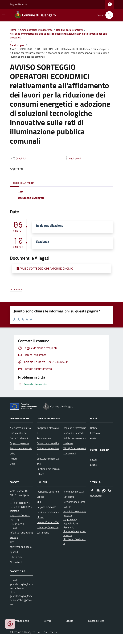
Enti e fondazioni (19, 438)
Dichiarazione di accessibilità (74, 504)
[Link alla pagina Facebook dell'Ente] (92, 491)
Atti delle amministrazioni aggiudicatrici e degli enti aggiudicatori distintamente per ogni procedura (58, 35)
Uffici (12, 464)
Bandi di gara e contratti (69, 30)
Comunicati (96, 433)
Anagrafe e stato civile (48, 430)
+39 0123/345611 (20, 515)
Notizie (94, 428)
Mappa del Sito (96, 621)
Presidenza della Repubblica (48, 494)
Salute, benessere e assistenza (74, 440)
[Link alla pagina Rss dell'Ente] (110, 491)
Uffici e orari (16, 557)
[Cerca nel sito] (108, 15)
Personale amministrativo (21, 450)
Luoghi (93, 459)
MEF (39, 502)
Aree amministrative (21, 428)
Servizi (47, 621)
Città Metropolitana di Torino (48, 514)
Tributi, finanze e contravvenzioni (74, 450)
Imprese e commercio (74, 428)
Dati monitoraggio (19, 621)
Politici (13, 458)
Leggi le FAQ (70, 519)
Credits (69, 621)
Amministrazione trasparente (36, 30)
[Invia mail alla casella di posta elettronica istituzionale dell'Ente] (21, 535)
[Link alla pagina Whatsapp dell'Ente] (104, 491)
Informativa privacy (73, 491)
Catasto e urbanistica (48, 443)
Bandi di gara (17, 45)
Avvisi (93, 438)
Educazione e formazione (48, 461)
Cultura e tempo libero (48, 450)
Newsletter (96, 495)
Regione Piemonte (18, 4)
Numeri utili (16, 562)
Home (13, 30)
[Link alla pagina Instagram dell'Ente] (98, 491)
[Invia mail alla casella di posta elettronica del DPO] (21, 586)
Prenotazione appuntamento (74, 533)
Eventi (93, 465)
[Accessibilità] (10, 623)
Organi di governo (19, 443)
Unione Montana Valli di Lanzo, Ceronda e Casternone (48, 527)
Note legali (69, 497)
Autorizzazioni (44, 438)
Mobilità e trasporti (73, 433)
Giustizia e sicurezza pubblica (48, 471)
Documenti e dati (19, 433)
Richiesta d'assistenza (74, 541)
